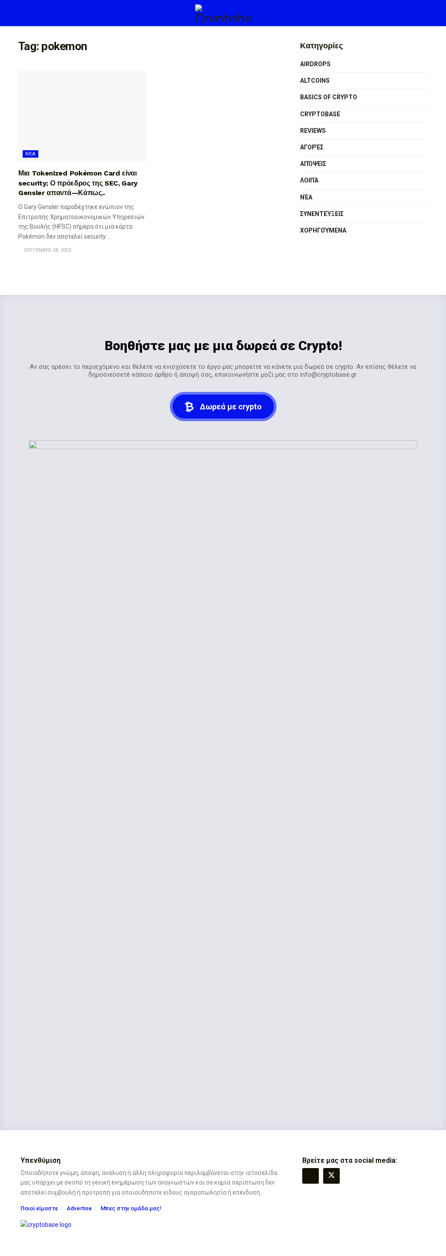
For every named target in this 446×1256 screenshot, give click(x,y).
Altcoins (315, 80)
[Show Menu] (22, 13)
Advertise (79, 1208)
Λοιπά (309, 180)
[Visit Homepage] (223, 13)
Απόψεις (313, 163)
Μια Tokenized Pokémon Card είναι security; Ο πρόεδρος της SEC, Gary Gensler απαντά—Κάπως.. (78, 183)
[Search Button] (424, 13)
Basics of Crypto (328, 97)
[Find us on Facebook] (310, 1176)
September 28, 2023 (46, 250)
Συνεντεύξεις (322, 213)
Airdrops (315, 64)
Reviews (313, 130)
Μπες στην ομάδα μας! (131, 1208)
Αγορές (312, 147)
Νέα (30, 154)
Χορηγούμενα (323, 230)
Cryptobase (320, 114)
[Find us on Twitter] (331, 1176)
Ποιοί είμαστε (39, 1208)
